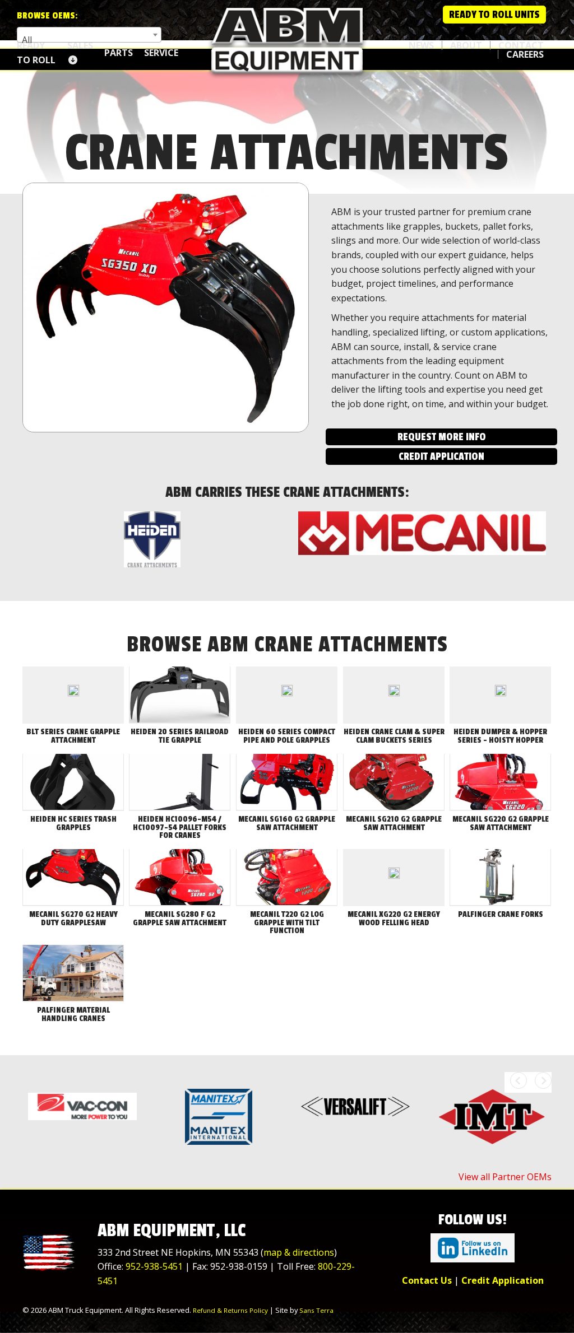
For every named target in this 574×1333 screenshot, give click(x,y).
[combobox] (89, 35)
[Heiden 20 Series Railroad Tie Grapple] (179, 695)
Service (161, 52)
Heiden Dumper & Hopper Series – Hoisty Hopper (500, 735)
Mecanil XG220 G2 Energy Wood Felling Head (394, 918)
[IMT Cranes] (492, 1116)
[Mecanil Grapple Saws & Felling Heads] (422, 533)
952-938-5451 (154, 1266)
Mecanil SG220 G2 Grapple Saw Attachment (500, 823)
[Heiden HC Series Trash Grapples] (73, 782)
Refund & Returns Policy (230, 1310)
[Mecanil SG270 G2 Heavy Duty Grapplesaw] (73, 878)
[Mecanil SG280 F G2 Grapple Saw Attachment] (179, 878)
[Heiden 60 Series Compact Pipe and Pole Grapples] (287, 695)
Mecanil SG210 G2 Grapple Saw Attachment (394, 823)
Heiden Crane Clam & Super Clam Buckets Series (394, 735)
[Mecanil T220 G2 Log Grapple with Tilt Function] (286, 878)
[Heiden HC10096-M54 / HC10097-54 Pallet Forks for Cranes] (179, 782)
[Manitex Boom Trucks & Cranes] (219, 1116)
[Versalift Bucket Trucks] (355, 1106)
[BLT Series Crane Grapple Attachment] (73, 695)
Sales (80, 45)
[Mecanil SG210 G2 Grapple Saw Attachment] (394, 782)
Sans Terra (316, 1310)
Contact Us (427, 1280)
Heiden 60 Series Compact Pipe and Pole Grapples (286, 735)
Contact (521, 45)
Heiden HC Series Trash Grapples (73, 823)
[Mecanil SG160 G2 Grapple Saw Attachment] (286, 782)
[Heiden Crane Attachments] (151, 539)
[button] (441, 436)
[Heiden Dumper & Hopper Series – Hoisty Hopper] (500, 695)
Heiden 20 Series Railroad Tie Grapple (180, 735)
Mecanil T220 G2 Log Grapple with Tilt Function (287, 922)
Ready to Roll (36, 52)
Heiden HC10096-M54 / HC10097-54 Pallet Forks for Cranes (179, 827)
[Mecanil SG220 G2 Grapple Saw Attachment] (500, 782)
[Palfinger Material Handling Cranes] (73, 973)
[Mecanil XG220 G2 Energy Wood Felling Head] (394, 877)
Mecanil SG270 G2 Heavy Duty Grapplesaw (73, 918)
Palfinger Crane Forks (500, 914)
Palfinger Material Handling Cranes (73, 1014)
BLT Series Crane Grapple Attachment (73, 735)
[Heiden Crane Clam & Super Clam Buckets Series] (394, 695)
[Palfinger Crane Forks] (500, 878)
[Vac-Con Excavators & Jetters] (82, 1106)
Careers (525, 54)
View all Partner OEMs (505, 1177)
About (466, 45)
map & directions (298, 1252)
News (421, 45)
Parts (118, 52)
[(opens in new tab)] (472, 1247)
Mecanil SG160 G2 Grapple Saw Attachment (286, 823)
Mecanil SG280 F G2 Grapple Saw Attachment (179, 918)
